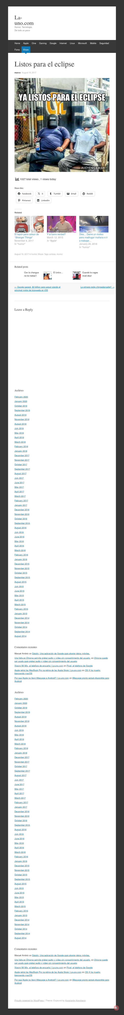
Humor (60, 254)
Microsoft (82, 43)
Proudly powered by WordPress (29, 1000)
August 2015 (20, 581)
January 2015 (21, 613)
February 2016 (21, 554)
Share (26, 49)
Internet (63, 43)
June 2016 (19, 536)
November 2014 (22, 622)
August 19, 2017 (29, 72)
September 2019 (22, 410)
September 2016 (22, 523)
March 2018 (20, 441)
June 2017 (19, 482)
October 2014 (21, 627)
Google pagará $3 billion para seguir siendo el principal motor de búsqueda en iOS (37, 288)
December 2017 (22, 455)
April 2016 (19, 545)
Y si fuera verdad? (56, 234)
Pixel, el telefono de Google (80, 665)
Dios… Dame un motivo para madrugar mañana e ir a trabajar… (93, 237)
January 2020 (21, 401)
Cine (34, 43)
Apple (26, 43)
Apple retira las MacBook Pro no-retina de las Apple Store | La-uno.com (48, 670)
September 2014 (22, 631)
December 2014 (22, 617)
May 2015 (19, 595)
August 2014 (20, 636)
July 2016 (19, 532)
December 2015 (22, 563)
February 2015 (21, 608)
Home (17, 43)
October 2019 (21, 405)
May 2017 (19, 487)
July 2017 (19, 478)
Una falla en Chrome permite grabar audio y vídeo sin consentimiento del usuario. (53, 657)
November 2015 (22, 568)
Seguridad (104, 43)
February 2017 (21, 500)
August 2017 (20, 473)
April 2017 (19, 491)
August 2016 (20, 527)
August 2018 (20, 423)
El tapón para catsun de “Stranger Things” (27, 236)
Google (53, 43)
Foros (17, 49)
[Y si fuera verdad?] (61, 224)
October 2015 (21, 572)
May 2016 (19, 541)
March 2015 (20, 604)
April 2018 (19, 437)
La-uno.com (24, 20)
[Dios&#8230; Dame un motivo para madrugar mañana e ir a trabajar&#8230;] (93, 224)
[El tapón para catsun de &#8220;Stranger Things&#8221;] (29, 224)
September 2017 (22, 468)
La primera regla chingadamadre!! (97, 286)
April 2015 (19, 599)
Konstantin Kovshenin (75, 1000)
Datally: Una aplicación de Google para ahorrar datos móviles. (61, 653)
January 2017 (21, 505)
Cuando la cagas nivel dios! (90, 274)
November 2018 (22, 419)
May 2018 (19, 432)
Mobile (93, 43)
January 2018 (21, 450)
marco (18, 72)
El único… (58, 272)
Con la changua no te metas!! (31, 274)
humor (34, 254)
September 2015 (22, 577)
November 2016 (22, 514)
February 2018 (21, 446)
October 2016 (21, 518)
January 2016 (21, 559)
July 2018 (19, 428)
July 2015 (19, 586)
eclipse (52, 254)
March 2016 (20, 550)
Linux (72, 43)
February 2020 (21, 396)
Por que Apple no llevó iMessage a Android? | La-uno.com (42, 677)
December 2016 (22, 509)
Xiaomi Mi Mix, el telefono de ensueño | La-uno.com (39, 665)
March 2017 (20, 496)
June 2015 (19, 590)
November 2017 (22, 459)
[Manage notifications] (116, 1007)
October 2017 (21, 464)
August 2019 (20, 414)
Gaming (42, 43)
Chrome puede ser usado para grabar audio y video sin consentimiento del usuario (61, 659)
